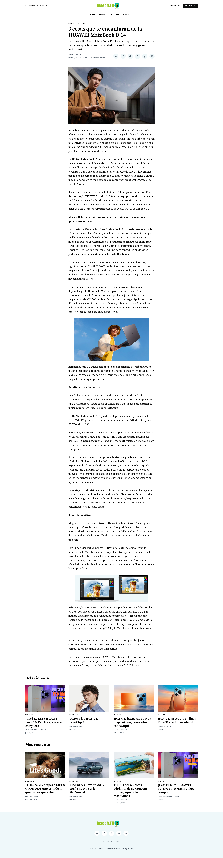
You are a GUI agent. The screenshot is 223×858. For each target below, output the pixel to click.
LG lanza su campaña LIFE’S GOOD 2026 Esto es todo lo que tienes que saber (45, 788)
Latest (117, 841)
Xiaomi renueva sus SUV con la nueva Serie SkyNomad (86, 788)
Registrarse (175, 6)
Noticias (115, 14)
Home (92, 14)
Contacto (128, 14)
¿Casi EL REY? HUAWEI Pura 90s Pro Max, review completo (43, 722)
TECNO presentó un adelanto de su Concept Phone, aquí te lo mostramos (130, 790)
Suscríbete (190, 6)
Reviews (102, 14)
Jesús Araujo (75, 55)
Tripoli (130, 848)
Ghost (123, 848)
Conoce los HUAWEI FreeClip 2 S (83, 720)
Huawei (71, 24)
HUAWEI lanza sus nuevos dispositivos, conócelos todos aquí (132, 722)
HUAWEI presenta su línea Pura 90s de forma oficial (177, 720)
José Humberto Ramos (36, 730)
